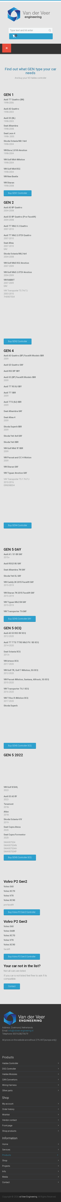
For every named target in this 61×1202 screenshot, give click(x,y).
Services (6, 1149)
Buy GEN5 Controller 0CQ (20, 745)
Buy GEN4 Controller (17, 525)
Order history (8, 1109)
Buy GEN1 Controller (17, 193)
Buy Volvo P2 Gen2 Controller (22, 912)
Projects (6, 1166)
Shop (4, 1160)
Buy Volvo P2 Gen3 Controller (22, 956)
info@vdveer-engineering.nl (20, 1030)
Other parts (7, 1090)
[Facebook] (5, 1046)
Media (5, 1177)
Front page (7, 1125)
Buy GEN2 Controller (17, 341)
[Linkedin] (19, 1046)
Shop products (9, 1131)
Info (4, 1171)
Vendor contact (9, 1120)
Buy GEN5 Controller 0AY (19, 619)
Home (5, 1144)
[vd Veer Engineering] (30, 14)
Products (6, 1155)
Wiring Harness (9, 1085)
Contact (12, 986)
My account (7, 1104)
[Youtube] (26, 1046)
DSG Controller (9, 1069)
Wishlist (6, 1114)
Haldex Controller (10, 1063)
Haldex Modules (9, 1074)
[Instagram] (12, 1046)
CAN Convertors (9, 1079)
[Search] (50, 30)
